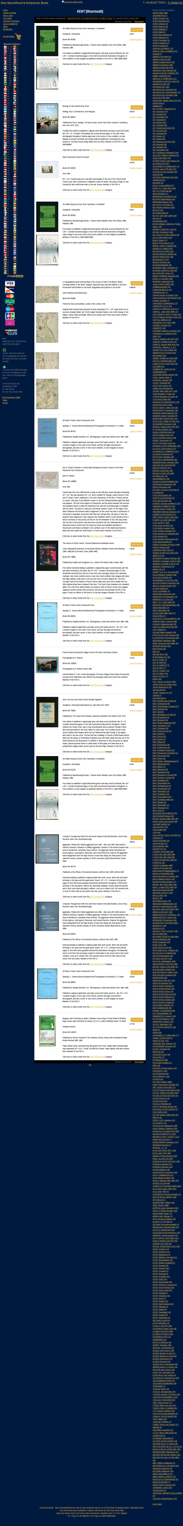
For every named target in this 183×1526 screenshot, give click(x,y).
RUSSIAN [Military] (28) (161, 1169)
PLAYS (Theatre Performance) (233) (166, 1090)
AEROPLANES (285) (160, 12)
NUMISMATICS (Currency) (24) (164, 1016)
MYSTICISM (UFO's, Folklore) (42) (165, 950)
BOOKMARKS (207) (160, 221)
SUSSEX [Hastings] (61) (162, 1361)
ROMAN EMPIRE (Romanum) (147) (165, 1142)
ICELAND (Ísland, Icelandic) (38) (164, 632)
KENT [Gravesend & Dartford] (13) (165, 753)
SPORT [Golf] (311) (160, 1279)
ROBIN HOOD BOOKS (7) (162, 1139)
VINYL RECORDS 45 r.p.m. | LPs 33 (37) (167, 1446)
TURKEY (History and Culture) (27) (166, 1424)
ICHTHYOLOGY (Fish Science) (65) (166, 635)
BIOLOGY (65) (158, 210)
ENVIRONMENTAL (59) (161, 478)
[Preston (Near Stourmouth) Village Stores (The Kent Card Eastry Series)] (47, 665)
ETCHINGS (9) (158, 492)
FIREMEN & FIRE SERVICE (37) (164, 514)
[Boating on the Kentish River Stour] (47, 118)
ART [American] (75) (160, 111)
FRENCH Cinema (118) (161, 547)
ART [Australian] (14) (160, 117)
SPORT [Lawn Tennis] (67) (162, 1290)
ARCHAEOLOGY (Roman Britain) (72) (167, 92)
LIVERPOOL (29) (159, 862)
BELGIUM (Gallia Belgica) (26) (164, 199)
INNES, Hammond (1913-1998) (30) (165, 643)
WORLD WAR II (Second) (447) (164, 1485)
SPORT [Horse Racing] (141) (163, 1287)
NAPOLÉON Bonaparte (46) (163, 955)
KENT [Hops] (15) (159, 758)
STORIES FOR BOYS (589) (163, 1331)
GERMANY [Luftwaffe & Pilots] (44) (166, 563)
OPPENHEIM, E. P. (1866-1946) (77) (166, 1035)
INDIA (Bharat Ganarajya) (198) (164, 640)
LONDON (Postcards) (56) (162, 868)
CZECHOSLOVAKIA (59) (162, 399)
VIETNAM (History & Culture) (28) (165, 1443)
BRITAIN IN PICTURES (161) (163, 251)
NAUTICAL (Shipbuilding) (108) (164, 961)
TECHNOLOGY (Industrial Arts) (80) (166, 1378)
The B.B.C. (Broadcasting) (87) (164, 1391)
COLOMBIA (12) (158, 366)
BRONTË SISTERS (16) (161, 262)
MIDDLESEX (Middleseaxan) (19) (165, 903)
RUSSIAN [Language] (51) (162, 1164)
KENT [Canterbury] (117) (162, 725)
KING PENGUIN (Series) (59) (163, 816)
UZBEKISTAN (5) (159, 1435)
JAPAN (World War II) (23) (162, 687)
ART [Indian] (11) (159, 136)
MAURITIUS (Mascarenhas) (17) (164, 881)
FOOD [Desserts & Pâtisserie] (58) (166, 533)
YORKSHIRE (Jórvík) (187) (162, 1487)
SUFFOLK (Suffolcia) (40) (162, 1342)
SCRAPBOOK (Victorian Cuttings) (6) (167, 1194)
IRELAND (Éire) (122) (160, 654)
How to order (8, 15)
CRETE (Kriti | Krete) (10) (162, 385)
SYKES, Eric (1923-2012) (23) (163, 1372)
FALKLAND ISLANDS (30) (162, 500)
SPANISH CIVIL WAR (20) (162, 1243)
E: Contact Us (175, 2)
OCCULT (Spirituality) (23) (162, 1024)
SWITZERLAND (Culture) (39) (164, 1369)
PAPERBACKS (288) (160, 1060)
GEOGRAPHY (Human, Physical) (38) (166, 558)
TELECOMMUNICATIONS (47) (164, 1380)
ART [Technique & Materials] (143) (165, 152)
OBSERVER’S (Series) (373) (163, 1021)
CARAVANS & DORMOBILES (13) (165, 303)
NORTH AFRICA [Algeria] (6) (163, 986)
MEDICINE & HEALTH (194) (163, 892)
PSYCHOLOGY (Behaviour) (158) (165, 1125)
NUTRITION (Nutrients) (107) (163, 1018)
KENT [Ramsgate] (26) (161, 772)
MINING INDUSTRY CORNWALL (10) (166, 914)
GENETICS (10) (158, 555)
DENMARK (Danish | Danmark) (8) (165, 415)
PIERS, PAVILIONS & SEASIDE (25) (166, 1084)
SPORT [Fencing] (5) (160, 1273)
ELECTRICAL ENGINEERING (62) (165, 459)
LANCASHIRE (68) (159, 829)
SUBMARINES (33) (160, 1339)
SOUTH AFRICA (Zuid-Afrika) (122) (166, 1238)
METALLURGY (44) (160, 895)
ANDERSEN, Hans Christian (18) (164, 70)
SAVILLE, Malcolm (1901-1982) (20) (166, 1180)
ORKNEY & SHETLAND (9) (162, 1038)
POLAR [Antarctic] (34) (161, 1098)
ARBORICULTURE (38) (161, 84)
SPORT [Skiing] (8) (160, 1309)
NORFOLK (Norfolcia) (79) (162, 983)
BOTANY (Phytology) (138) (163, 232)
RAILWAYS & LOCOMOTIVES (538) (166, 1131)
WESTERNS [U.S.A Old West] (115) (166, 1465)
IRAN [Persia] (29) (159, 648)
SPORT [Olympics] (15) (161, 1295)
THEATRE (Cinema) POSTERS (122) (166, 1394)
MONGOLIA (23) (158, 928)
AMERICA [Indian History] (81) (164, 62)
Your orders (7, 18)
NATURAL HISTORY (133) (162, 958)
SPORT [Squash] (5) (160, 1315)
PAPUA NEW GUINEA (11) (162, 1062)
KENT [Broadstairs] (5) (161, 717)
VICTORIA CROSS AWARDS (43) (165, 1441)
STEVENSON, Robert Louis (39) (164, 1328)
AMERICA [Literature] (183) (163, 65)
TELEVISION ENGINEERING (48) (165, 1383)
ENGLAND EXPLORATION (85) (164, 465)
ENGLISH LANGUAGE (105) (163, 470)
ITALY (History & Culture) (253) (164, 681)
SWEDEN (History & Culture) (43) (165, 1367)
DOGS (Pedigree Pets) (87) (163, 435)
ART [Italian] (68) (159, 139)
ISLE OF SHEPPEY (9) (161, 665)
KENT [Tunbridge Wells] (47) (163, 799)
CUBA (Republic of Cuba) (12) (164, 393)
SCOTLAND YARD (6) (161, 1191)
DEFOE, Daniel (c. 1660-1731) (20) (165, 407)
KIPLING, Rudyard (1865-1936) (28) (165, 818)
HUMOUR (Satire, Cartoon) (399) (165, 621)
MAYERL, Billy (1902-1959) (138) (165, 884)
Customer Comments (11, 21)
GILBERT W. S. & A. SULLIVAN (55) (166, 572)
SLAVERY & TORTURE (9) (162, 1221)
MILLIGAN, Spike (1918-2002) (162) (166, 909)
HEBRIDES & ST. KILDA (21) (163, 599)
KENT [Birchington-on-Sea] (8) (164, 714)
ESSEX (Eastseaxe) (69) (162, 487)
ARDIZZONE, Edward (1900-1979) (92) (167, 100)
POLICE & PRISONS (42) (162, 1103)
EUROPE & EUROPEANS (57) (164, 498)
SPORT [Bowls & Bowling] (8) (164, 1262)
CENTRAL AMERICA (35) (162, 319)
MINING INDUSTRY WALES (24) (164, 917)
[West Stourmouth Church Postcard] (47, 169)
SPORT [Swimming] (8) (161, 1317)
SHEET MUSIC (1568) (161, 1205)
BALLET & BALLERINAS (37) (163, 185)
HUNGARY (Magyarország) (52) (164, 624)
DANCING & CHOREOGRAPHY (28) (166, 402)
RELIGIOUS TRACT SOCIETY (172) (166, 1136)
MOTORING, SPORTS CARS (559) (166, 936)
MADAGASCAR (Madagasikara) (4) (166, 870)
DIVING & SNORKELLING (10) (164, 432)
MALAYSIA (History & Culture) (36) (166, 876)
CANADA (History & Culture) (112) (165, 295)
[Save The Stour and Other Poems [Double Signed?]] (47, 712)
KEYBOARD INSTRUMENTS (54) (165, 813)
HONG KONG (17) (159, 616)
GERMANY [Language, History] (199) (166, 561)
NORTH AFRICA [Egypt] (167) (164, 988)
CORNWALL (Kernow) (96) (162, 380)
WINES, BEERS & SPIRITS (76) (164, 1476)
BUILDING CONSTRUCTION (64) (165, 270)
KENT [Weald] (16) (159, 802)
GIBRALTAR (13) (159, 569)
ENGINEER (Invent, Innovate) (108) (165, 462)
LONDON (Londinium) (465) (163, 865)
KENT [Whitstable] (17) (161, 805)
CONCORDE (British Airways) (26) (165, 374)
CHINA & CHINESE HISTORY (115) (165, 339)
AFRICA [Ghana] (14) (160, 23)
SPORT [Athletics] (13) (161, 1252)
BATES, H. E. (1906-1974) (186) (164, 188)
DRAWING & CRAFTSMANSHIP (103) (167, 446)
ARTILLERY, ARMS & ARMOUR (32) (166, 155)
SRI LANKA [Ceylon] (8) (161, 1320)
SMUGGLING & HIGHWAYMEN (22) (166, 1227)
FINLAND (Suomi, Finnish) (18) (164, 509)
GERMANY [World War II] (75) (163, 566)
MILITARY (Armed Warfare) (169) (165, 906)
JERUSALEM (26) (159, 690)
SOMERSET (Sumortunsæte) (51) (165, 1235)
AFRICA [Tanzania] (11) (161, 40)
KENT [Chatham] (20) (160, 728)
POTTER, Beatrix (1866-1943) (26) (165, 1114)
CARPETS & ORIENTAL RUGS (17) (166, 309)
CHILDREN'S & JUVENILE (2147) (165, 333)
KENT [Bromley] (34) (160, 720)
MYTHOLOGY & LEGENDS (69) (164, 953)
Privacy (5, 402)
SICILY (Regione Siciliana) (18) (164, 1219)
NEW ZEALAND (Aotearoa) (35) (164, 975)
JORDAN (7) (157, 695)
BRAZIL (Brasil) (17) (160, 240)
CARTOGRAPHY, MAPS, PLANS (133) (167, 314)
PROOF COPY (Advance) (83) (164, 1120)
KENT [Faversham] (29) (161, 744)
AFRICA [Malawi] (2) (160, 29)
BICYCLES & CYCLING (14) (163, 204)
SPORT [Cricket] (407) (161, 1268)
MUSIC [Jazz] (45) (159, 944)
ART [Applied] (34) (159, 114)
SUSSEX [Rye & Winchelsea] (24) (165, 1364)
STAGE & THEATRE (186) (162, 1326)
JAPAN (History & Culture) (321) (165, 684)
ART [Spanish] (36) (160, 147)
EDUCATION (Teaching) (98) (163, 457)
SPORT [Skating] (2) (160, 1306)
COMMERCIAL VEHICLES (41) (164, 369)
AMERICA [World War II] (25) (163, 67)
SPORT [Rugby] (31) (160, 1301)
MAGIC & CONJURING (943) (163, 873)
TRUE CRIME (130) (160, 1419)
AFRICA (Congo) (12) (161, 18)
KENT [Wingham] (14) (161, 807)
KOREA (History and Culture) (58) (165, 821)
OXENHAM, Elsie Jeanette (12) (164, 1043)
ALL (110, 18)
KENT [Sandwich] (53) (161, 780)
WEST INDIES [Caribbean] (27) (164, 1463)
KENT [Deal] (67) (159, 733)
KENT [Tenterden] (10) (161, 791)
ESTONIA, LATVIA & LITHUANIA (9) (166, 489)
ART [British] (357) (159, 122)
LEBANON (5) (158, 838)
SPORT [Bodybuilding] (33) (163, 1260)
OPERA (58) (157, 1032)
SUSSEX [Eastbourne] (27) (163, 1358)
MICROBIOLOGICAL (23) (162, 901)
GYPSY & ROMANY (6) (161, 591)
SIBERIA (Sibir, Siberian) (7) (163, 1216)
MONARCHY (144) (159, 925)
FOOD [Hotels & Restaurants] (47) (165, 539)
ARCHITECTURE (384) (161, 97)
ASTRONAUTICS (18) (161, 163)
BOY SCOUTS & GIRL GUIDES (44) (166, 235)
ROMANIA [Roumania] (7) (162, 1145)
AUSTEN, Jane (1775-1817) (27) (164, 169)
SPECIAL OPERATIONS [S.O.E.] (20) (166, 1246)
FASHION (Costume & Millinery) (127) (167, 503)
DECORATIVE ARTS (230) (162, 404)
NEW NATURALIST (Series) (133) (165, 972)
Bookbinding (7, 29)
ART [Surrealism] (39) (161, 150)
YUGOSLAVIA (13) (159, 1490)
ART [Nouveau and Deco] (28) (164, 141)
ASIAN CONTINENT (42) (162, 158)
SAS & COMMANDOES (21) (163, 1175)
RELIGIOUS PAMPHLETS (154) (164, 1134)
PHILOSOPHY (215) (160, 1071)
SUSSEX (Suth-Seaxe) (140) (163, 1350)
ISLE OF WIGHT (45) (160, 673)
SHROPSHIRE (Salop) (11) (162, 1213)
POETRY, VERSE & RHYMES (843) (166, 1093)
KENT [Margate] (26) (160, 769)
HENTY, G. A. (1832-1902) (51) (164, 602)
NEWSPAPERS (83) (160, 977)
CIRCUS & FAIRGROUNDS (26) (164, 361)
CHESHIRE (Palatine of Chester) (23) (167, 330)
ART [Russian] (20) (160, 144)
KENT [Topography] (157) (162, 796)
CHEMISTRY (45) (159, 328)
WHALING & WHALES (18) (162, 1468)
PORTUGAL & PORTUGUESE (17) (165, 1109)
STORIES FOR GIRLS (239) (163, 1334)
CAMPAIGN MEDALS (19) (162, 289)
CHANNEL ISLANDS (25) (162, 325)
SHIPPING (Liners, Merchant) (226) (165, 1208)
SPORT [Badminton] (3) (161, 1254)
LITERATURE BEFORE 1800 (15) (165, 860)
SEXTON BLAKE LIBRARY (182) (165, 1197)
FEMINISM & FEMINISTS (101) (164, 506)
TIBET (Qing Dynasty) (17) (163, 1402)
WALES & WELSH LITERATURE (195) (167, 1449)
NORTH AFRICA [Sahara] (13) (164, 997)
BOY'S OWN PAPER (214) (162, 237)
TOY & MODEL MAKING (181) (164, 1410)
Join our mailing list (10, 23)
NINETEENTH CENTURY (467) (164, 980)
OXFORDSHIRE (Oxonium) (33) (164, 1046)
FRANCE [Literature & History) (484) (166, 544)
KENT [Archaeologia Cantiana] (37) (166, 706)
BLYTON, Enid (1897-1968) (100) (165, 215)
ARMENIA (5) (157, 106)
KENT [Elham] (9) (159, 742)
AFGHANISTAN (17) (160, 15)
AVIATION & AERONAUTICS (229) (165, 177)
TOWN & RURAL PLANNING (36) (165, 1408)
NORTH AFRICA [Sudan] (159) (164, 999)
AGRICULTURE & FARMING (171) (165, 51)
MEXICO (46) (157, 898)
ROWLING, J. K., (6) (160, 1147)
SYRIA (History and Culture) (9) (164, 1375)
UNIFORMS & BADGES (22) (163, 1430)
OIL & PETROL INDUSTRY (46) (164, 1027)
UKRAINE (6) (157, 1427)
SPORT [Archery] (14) (161, 1249)
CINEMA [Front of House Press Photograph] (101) (164, 354)
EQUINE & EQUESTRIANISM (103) (165, 481)
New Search (139, 21)
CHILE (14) (157, 336)
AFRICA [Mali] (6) (159, 32)
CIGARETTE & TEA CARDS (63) (165, 350)
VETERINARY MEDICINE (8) (163, 1438)
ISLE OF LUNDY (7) (160, 659)
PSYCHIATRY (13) (159, 1123)
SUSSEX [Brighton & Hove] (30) (165, 1356)
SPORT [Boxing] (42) (161, 1265)
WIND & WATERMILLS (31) (163, 1474)
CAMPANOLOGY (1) (160, 292)
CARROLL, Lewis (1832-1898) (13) (165, 311)
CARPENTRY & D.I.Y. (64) (162, 306)
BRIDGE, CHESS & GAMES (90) (164, 245)
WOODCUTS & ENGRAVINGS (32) (165, 1479)
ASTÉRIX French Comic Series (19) (166, 160)
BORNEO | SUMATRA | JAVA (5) (164, 229)
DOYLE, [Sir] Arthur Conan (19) (164, 443)
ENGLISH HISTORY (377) (162, 468)
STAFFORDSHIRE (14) (161, 1323)
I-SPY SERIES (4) (159, 629)
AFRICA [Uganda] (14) (161, 43)
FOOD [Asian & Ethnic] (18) (163, 525)
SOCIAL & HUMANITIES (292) (164, 1230)
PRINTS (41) (157, 1117)
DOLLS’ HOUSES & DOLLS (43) (164, 437)
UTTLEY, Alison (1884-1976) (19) (165, 1432)
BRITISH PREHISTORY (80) (163, 256)
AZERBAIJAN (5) (159, 180)
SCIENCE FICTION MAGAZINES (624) (167, 1186)
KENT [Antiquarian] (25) (161, 703)
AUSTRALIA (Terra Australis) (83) (165, 171)
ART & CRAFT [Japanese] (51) (164, 108)
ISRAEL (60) (157, 679)
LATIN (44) (156, 832)
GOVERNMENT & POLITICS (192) (165, 580)
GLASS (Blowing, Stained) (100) (165, 574)
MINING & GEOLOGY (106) (163, 912)
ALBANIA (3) (157, 54)
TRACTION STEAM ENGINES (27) (165, 1413)
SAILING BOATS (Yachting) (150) (165, 1172)
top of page (157, 1504)
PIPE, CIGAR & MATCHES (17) (164, 1087)
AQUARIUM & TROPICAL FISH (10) (166, 81)
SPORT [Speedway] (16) (162, 1312)
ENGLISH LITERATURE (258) (163, 473)
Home (5, 10)
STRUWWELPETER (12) (162, 1336)
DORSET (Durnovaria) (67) (162, 440)
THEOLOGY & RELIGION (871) (164, 1400)
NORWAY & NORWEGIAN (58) (164, 1010)
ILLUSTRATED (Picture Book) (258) (166, 637)
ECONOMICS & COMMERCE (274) (166, 451)
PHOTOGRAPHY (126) (161, 1076)
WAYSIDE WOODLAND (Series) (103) (166, 1454)
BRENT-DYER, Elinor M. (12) (163, 243)
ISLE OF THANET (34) (161, 670)
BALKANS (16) (158, 182)
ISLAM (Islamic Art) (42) (161, 657)
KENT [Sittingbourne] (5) (162, 785)
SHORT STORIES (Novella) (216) (165, 1210)
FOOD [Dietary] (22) (160, 536)
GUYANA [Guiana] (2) (160, 588)
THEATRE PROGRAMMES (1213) (165, 1397)
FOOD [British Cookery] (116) (163, 528)
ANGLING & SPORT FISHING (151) (166, 73)
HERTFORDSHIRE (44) (161, 610)
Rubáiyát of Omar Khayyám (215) (165, 1156)
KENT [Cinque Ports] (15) (162, 731)
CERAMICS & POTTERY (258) (164, 322)
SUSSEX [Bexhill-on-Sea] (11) (164, 1353)
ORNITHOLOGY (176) (161, 1040)
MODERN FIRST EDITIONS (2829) (165, 923)
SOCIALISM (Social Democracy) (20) (166, 1232)
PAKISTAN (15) (158, 1051)
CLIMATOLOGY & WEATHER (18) (165, 363)
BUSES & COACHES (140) (163, 278)
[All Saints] (47, 433)
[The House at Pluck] (47, 556)
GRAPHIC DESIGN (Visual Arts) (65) (166, 583)
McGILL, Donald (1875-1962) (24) (165, 887)
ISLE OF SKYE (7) (159, 668)
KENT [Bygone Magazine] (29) (164, 722)
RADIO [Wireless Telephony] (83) (165, 1128)
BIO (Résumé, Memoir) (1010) (164, 207)
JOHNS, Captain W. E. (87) (162, 692)
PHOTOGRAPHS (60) (161, 1073)
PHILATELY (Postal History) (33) (165, 1068)
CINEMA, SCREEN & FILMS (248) (165, 358)
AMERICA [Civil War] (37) (162, 56)
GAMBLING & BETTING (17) (163, 550)
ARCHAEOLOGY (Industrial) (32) (165, 89)
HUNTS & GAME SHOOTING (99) (165, 627)
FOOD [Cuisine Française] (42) (164, 531)
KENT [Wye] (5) (158, 810)
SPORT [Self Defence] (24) (163, 1304)
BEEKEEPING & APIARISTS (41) (165, 196)
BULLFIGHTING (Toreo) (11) (163, 273)
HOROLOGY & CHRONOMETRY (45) (166, 618)
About (5, 26)
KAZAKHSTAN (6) (159, 698)
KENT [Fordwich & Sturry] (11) (164, 750)
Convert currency (136, 39)
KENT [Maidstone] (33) (161, 764)
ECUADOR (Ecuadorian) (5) (163, 454)
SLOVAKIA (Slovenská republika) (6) (166, 1224)
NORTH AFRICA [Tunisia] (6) (163, 1002)
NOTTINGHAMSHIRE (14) (162, 1013)
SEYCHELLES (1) (159, 1199)
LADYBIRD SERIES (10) (161, 824)
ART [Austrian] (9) (159, 119)
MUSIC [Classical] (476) (161, 942)
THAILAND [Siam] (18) (161, 1389)
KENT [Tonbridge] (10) (161, 794)
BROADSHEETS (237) (161, 259)
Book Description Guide (11, 397)
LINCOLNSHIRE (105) (160, 846)
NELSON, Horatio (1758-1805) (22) (165, 966)
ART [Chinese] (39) (160, 125)
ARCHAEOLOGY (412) (161, 86)
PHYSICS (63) (158, 1079)
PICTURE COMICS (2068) (162, 1082)
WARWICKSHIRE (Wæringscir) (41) (166, 1452)
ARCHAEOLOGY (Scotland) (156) (165, 95)
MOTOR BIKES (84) (160, 934)
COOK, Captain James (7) (162, 377)
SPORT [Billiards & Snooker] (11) (165, 1257)
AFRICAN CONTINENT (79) (163, 48)
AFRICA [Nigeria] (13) (161, 37)
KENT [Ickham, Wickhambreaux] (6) (165, 761)
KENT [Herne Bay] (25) (161, 755)
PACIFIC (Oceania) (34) (161, 1049)
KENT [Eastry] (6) (159, 739)
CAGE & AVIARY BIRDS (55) (163, 284)
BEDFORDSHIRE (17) (160, 193)
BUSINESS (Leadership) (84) (163, 281)
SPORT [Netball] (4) (160, 1293)
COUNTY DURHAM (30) (161, 383)
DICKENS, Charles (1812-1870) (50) (166, 426)
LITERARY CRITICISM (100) (163, 851)
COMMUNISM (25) (159, 372)
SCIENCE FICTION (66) (161, 1183)
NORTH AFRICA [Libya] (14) (163, 991)
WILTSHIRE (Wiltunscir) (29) (163, 1471)
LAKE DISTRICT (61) (160, 827)
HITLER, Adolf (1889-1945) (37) (164, 613)
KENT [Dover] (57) (159, 736)
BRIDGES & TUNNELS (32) (163, 248)
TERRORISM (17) (159, 1386)
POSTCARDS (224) (160, 1112)
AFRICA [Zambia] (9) (160, 45)
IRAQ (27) (156, 651)
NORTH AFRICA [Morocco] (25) (164, 994)
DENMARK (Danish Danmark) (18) (165, 413)
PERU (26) (156, 1065)
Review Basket (9, 36)
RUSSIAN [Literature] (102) (163, 1167)
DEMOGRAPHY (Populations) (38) (165, 410)
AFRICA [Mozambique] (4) (162, 34)
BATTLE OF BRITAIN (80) (162, 191)
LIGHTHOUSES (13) (160, 843)
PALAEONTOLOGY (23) (161, 1054)
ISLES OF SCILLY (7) (160, 676)
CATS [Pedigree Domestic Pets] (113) (167, 317)
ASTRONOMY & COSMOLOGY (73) (166, 166)
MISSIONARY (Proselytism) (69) (165, 920)
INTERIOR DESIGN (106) (162, 646)
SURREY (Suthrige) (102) (162, 1345)
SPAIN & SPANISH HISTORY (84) (165, 1241)
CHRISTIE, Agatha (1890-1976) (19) (166, 344)
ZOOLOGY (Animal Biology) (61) (165, 1498)
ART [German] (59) (160, 133)
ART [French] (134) (160, 130)
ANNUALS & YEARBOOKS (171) (165, 78)
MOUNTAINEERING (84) (161, 939)
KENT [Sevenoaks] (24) (161, 783)
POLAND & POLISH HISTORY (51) (165, 1095)
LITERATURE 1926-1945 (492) (164, 857)
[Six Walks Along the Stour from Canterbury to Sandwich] (47, 41)
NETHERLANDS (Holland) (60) (164, 969)
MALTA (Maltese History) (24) (164, 879)
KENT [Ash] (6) (158, 711)
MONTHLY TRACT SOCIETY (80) (165, 931)
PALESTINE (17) (159, 1057)
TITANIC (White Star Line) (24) (164, 1405)
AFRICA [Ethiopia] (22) (161, 21)
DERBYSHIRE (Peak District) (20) (165, 418)
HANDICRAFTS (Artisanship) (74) (165, 596)
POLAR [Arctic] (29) (160, 1101)
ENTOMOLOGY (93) (160, 476)
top (90, 1064)
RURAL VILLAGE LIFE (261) (163, 1158)
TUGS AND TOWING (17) (162, 1421)
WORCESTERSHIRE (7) (161, 1482)
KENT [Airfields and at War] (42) (164, 701)
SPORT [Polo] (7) (159, 1298)
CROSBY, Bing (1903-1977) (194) (165, 391)
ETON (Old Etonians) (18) (162, 495)
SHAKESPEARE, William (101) (164, 1202)
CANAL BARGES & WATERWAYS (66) (167, 298)
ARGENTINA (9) (158, 103)
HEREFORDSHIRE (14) (161, 607)
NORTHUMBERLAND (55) (162, 1008)
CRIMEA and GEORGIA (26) (163, 388)
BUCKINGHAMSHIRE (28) (162, 265)
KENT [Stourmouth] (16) (162, 788)
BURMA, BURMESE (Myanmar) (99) (166, 276)
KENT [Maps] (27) (159, 766)
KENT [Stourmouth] (97, 64)
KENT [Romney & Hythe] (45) (164, 777)
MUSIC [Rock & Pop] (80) (162, 947)
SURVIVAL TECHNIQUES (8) (163, 1347)
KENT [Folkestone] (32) (161, 747)
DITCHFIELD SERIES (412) (162, 429)
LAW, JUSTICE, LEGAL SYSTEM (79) (166, 835)
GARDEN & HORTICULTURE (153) (165, 552)
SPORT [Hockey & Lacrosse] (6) (165, 1284)
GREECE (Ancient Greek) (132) (164, 585)
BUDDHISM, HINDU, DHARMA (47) (165, 267)
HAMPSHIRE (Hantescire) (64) (164, 594)
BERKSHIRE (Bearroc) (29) (162, 202)
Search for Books (9, 12)
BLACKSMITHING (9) (160, 213)
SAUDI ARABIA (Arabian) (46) (163, 1177)
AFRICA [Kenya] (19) (160, 26)
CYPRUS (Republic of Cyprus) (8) (165, 396)
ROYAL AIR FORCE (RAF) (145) (164, 1150)
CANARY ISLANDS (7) (161, 300)
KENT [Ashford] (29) (160, 709)
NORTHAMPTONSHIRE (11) (163, 1005)
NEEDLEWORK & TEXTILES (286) (165, 964)
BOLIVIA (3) (157, 218)
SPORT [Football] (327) (161, 1276)
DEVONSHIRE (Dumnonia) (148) (164, 424)
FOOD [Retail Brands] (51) (162, 542)
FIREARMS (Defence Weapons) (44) (166, 511)
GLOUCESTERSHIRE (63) (162, 577)
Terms (4, 400)
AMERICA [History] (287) (162, 59)
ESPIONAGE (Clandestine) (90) (164, 484)
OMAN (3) (156, 1029)
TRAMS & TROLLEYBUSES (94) (165, 1416)
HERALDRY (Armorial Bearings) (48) (166, 605)
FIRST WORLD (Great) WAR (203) (165, 517)
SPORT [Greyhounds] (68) (162, 1282)
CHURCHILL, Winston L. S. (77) (164, 347)
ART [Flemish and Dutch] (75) (164, 128)
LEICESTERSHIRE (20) (161, 840)
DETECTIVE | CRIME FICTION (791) (166, 421)
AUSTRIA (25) (158, 174)
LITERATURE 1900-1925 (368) (164, 854)
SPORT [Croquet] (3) (160, 1271)
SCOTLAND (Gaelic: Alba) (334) (164, 1188)
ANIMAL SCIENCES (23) (162, 76)
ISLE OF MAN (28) (159, 662)
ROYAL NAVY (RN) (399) (162, 1153)
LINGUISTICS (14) (159, 849)
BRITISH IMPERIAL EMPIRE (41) (165, 254)
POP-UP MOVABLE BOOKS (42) (165, 1106)
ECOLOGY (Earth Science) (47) (164, 448)
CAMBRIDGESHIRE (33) (161, 287)
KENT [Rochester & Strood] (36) (165, 775)
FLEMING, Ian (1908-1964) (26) (164, 520)
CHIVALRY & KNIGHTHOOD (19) (165, 341)
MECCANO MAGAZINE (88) (163, 890)
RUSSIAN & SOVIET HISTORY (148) (166, 1161)
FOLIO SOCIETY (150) (161, 522)
